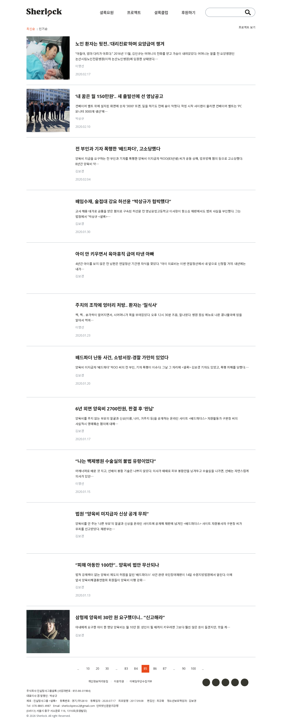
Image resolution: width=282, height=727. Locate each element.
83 (126, 668)
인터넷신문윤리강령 (107, 706)
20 (97, 668)
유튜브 (235, 682)
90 (184, 668)
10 (88, 668)
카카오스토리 (244, 682)
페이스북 (206, 682)
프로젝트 (134, 12)
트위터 (225, 682)
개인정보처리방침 (98, 681)
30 (107, 668)
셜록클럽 (161, 12)
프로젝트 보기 (247, 27)
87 (164, 668)
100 (193, 668)
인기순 (43, 29)
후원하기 (188, 12)
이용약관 (119, 681)
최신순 (30, 29)
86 (155, 668)
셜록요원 (107, 12)
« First (59, 669)
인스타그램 (216, 682)
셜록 (54, 681)
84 (136, 668)
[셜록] (44, 13)
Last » (222, 669)
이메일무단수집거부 (141, 681)
